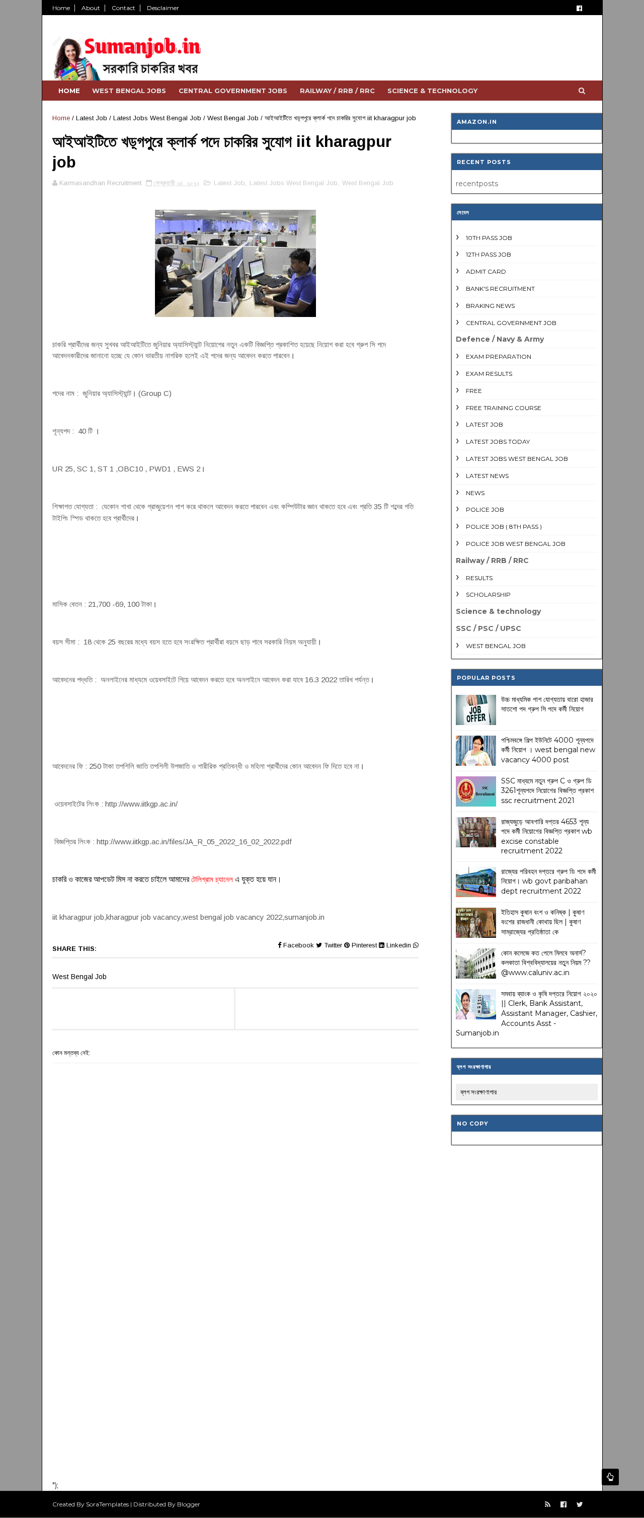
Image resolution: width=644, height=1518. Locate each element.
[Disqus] (235, 1341)
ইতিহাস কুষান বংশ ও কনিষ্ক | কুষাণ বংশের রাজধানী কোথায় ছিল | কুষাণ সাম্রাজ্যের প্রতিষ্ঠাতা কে (542, 922)
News (475, 493)
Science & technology (432, 91)
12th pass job (488, 254)
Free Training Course (503, 408)
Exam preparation (498, 356)
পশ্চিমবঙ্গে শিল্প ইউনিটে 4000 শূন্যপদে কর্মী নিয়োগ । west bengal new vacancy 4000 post (548, 750)
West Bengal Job (233, 118)
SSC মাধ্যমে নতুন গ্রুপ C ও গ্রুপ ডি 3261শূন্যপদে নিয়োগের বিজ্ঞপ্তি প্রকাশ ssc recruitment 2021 (547, 790)
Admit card (486, 271)
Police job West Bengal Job (516, 543)
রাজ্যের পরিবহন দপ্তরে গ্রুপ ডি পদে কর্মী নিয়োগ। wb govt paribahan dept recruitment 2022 (548, 881)
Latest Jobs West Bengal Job (157, 118)
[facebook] (579, 8)
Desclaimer (163, 8)
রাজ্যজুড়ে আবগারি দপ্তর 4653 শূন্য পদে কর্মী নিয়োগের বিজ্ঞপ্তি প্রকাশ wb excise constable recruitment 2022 (546, 836)
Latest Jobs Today (498, 441)
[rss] (547, 1504)
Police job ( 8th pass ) (504, 526)
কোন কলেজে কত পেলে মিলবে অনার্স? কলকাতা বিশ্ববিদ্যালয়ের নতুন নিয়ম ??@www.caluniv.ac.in (546, 962)
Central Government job (511, 323)
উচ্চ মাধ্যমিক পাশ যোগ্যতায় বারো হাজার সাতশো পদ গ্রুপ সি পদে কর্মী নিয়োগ (547, 704)
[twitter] (580, 1504)
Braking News (490, 305)
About (91, 8)
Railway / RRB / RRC (337, 91)
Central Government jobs (233, 91)
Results (479, 578)
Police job (485, 509)
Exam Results (489, 373)
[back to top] (610, 1477)
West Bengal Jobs (129, 91)
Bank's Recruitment (500, 288)
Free (474, 390)
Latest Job (91, 118)
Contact (123, 8)
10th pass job (489, 238)
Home (61, 8)
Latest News (487, 476)
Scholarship (488, 594)
